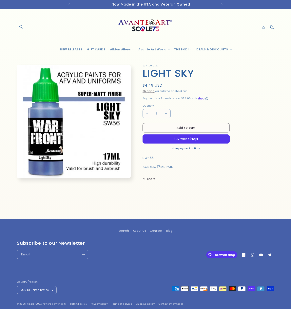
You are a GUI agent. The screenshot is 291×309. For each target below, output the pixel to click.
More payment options (186, 148)
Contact (156, 231)
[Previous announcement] (69, 4)
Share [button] (151, 179)
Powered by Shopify (55, 303)
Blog (169, 231)
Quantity (148, 106)
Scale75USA (34, 303)
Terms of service (121, 303)
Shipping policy (145, 303)
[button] (21, 27)
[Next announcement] (222, 4)
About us (139, 231)
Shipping (149, 91)
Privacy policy (99, 303)
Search (124, 231)
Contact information (171, 303)
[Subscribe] (83, 254)
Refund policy (78, 303)
